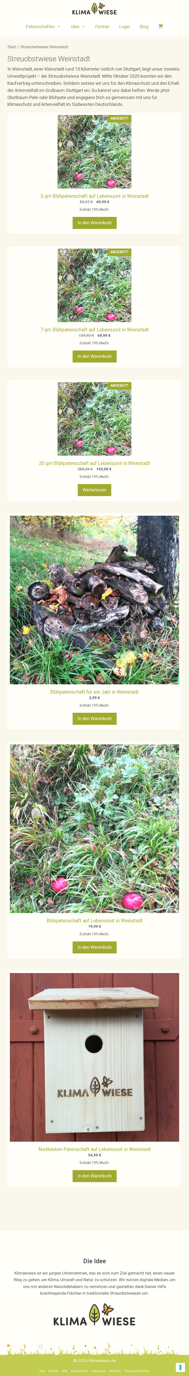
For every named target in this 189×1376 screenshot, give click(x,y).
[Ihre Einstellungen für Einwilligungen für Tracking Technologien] (180, 1367)
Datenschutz (79, 1371)
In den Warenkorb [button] (95, 222)
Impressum (98, 1371)
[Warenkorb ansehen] (160, 26)
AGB (65, 1371)
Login (124, 26)
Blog (144, 26)
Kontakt (53, 1371)
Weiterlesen (94, 489)
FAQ (42, 1371)
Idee (75, 26)
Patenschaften (40, 26)
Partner (102, 26)
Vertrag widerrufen (137, 1371)
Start (11, 47)
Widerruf (115, 1371)
